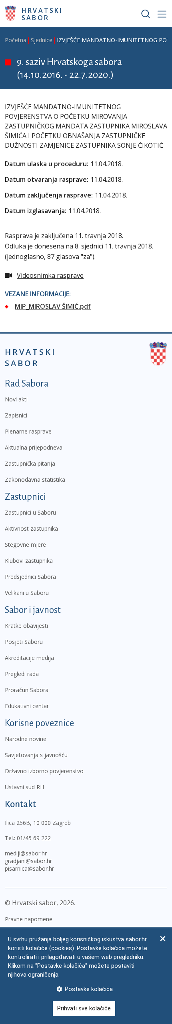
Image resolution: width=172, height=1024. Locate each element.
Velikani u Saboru (27, 592)
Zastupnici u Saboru (30, 512)
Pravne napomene (28, 919)
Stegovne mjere (25, 544)
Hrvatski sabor (42, 13)
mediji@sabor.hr (26, 853)
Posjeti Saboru (24, 641)
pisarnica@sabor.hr (29, 868)
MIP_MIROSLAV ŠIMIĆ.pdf (53, 306)
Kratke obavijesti (26, 625)
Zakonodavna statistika (35, 479)
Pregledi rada (22, 674)
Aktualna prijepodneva (33, 447)
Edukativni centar (27, 706)
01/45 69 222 (34, 838)
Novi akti (16, 399)
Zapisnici (16, 415)
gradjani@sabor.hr (28, 861)
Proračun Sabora (26, 690)
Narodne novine (25, 739)
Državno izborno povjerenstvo (44, 771)
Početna (15, 40)
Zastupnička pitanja (30, 463)
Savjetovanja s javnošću (36, 755)
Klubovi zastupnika (29, 560)
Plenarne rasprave (28, 431)
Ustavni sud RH (24, 787)
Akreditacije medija (29, 658)
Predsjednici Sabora (30, 576)
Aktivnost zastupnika (31, 528)
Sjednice (41, 40)
